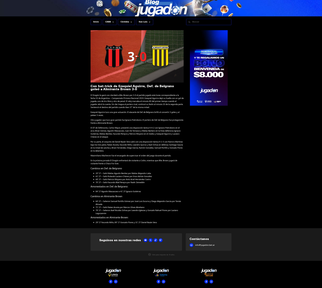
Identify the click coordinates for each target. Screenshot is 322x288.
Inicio (96, 22)
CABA (108, 22)
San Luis (143, 22)
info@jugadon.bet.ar (205, 245)
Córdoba (124, 22)
